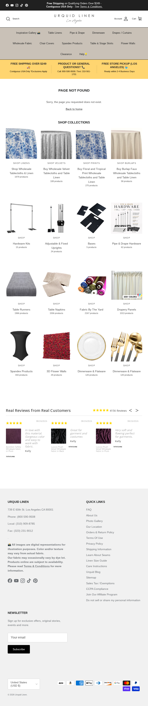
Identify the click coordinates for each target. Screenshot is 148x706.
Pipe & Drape (77, 32)
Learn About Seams (98, 555)
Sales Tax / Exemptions (100, 583)
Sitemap (91, 577)
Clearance (66, 54)
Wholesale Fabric (22, 43)
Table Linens (55, 32)
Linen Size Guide (96, 560)
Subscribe (19, 649)
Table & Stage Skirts (101, 43)
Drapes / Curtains (122, 32)
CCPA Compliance (97, 588)
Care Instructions (96, 566)
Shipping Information (98, 549)
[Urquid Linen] (74, 18)
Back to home (74, 109)
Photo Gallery (94, 520)
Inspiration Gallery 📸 (28, 32)
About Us (91, 515)
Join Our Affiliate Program (101, 594)
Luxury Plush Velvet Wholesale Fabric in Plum (103, 449)
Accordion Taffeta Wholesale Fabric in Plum (13, 449)
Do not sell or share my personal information (113, 600)
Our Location (94, 526)
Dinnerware (98, 32)
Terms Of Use (94, 537)
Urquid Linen (21, 694)
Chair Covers (47, 43)
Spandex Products (72, 43)
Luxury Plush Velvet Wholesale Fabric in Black (58, 449)
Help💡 (83, 54)
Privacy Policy (94, 543)
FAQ (89, 509)
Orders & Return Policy (100, 532)
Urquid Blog (93, 571)
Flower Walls (128, 43)
